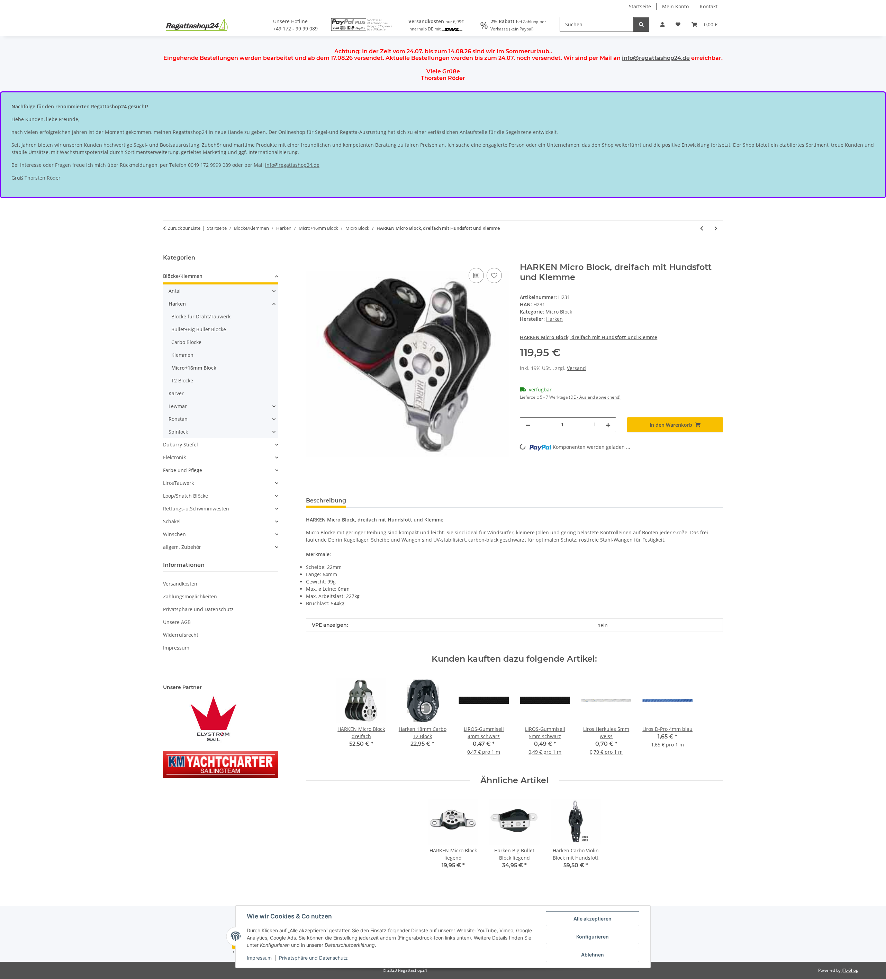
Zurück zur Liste (184, 228)
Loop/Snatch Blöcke (185, 495)
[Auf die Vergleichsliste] (476, 275)
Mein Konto (675, 6)
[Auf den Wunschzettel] (494, 275)
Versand (576, 368)
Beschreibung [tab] (326, 500)
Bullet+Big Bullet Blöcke (198, 329)
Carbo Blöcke (186, 342)
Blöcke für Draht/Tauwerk (200, 316)
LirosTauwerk (178, 483)
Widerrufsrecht (180, 635)
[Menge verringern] (527, 425)
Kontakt (708, 6)
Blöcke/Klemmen (182, 276)
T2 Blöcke (182, 380)
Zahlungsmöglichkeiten (190, 596)
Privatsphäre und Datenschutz (313, 958)
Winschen (174, 534)
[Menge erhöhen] (608, 425)
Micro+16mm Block (193, 367)
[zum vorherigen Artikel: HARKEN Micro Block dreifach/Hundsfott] (702, 228)
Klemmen (182, 355)
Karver (176, 393)
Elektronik (174, 457)
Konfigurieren (592, 937)
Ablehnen (592, 955)
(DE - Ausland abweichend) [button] (595, 397)
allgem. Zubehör (182, 547)
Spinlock (178, 431)
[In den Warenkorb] (311, 258)
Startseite (640, 6)
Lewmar (178, 406)
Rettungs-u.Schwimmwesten (196, 508)
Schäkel (172, 521)
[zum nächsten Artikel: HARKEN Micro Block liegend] (716, 228)
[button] (662, 24)
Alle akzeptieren (592, 919)
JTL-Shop (850, 970)
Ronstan (178, 419)
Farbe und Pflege (182, 470)
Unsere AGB (177, 622)
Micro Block (558, 311)
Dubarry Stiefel (180, 444)
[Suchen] (641, 24)
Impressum (259, 958)
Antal (175, 291)
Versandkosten (180, 583)
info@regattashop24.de (656, 58)
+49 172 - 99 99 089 (295, 28)
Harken (177, 303)
